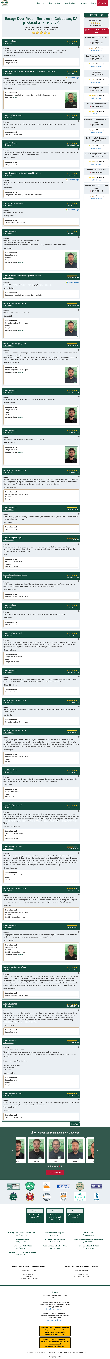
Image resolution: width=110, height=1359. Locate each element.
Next (97, 1150)
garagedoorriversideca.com (55, 1320)
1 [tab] (48, 1166)
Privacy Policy (40, 1352)
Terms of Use (28, 1352)
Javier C (15, 98)
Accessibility (51, 1352)
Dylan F (20, 417)
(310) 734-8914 (97, 43)
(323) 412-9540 (97, 90)
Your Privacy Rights (79, 1352)
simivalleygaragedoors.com (55, 1309)
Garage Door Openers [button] (71, 3)
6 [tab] (59, 1166)
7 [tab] (62, 1166)
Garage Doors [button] (41, 3)
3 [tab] (53, 1166)
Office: (29, 1271)
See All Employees (55, 1173)
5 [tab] (57, 1166)
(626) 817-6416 (97, 125)
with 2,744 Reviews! (96, 25)
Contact (93, 3)
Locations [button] (84, 3)
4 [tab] (55, 1166)
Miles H (20, 955)
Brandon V (21, 262)
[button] (96, 49)
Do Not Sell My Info (64, 1352)
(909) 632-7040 (97, 172)
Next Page (74, 1124)
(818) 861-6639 (97, 59)
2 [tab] (50, 1166)
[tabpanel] (25, 1149)
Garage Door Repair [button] (55, 3)
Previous (13, 1150)
